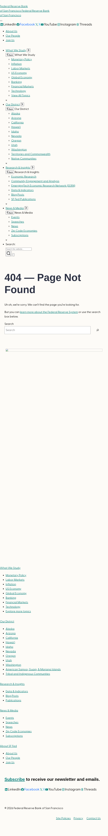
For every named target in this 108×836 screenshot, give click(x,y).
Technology (18, 91)
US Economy (19, 73)
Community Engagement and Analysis (35, 181)
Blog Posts (17, 195)
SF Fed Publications (23, 199)
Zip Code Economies (24, 231)
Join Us (10, 40)
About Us (11, 31)
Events (15, 217)
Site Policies (63, 818)
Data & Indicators (22, 190)
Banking (16, 82)
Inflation (16, 64)
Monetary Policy (21, 59)
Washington (19, 149)
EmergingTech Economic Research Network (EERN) (43, 186)
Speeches (17, 222)
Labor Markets (20, 68)
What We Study (16, 50)
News (14, 226)
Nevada (16, 136)
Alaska (15, 113)
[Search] (98, 330)
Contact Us (93, 818)
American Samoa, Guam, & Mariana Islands (33, 669)
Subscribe (14, 779)
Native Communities (23, 158)
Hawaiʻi (16, 127)
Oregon (16, 140)
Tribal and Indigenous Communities (28, 674)
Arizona (16, 118)
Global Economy (21, 77)
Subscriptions (14, 736)
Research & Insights (18, 168)
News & (9, 710)
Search (9, 324)
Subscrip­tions (19, 235)
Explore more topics (18, 611)
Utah (14, 145)
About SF (8, 746)
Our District (13, 104)
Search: (10, 244)
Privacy (78, 818)
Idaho (15, 131)
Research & (12, 684)
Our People (13, 36)
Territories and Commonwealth (30, 154)
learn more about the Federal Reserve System (49, 312)
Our (7, 621)
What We (10, 568)
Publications (13, 700)
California (17, 122)
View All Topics (20, 95)
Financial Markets (22, 86)
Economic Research (23, 177)
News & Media (15, 208)
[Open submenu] (28, 50)
